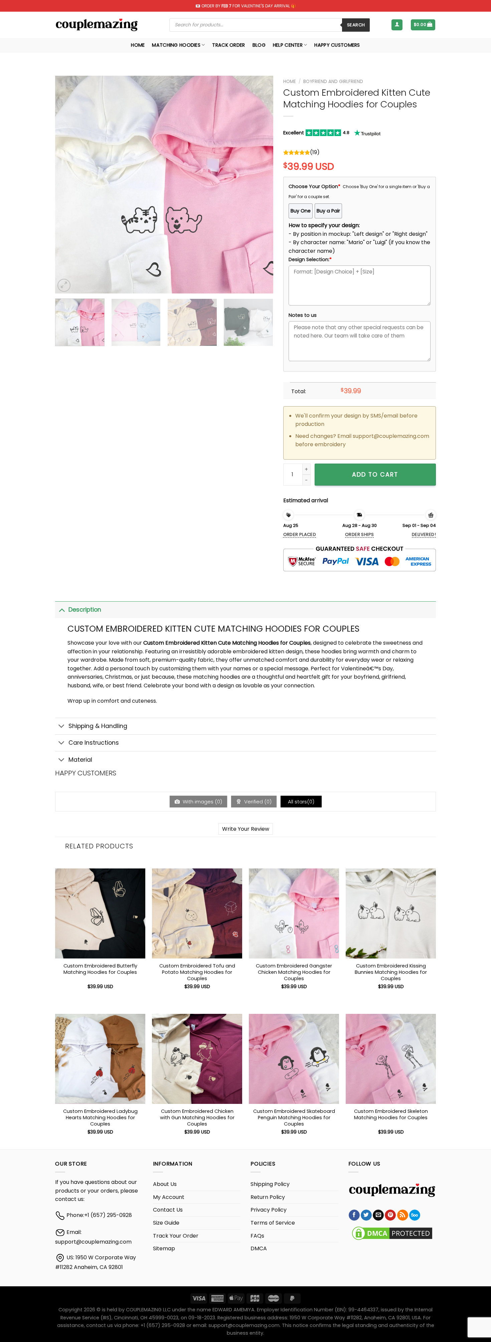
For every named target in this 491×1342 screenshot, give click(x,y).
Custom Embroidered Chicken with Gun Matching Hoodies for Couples (197, 1117)
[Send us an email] (378, 1215)
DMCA (259, 1248)
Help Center (288, 45)
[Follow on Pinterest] (390, 1215)
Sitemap (164, 1248)
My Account (168, 1197)
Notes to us (303, 315)
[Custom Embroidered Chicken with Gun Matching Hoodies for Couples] (197, 1059)
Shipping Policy (270, 1184)
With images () (201, 801)
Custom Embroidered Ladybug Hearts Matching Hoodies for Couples (100, 1117)
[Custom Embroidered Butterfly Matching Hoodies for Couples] (100, 913)
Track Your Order (175, 1236)
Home (138, 45)
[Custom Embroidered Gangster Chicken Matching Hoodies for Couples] (294, 913)
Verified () (257, 801)
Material (80, 760)
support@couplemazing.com (93, 1242)
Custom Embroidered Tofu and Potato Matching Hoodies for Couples (197, 972)
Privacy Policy (269, 1210)
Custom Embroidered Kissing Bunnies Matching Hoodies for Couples (391, 972)
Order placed (299, 534)
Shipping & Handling (97, 726)
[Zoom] (63, 285)
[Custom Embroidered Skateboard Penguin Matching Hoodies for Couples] (294, 1059)
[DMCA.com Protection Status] (392, 1233)
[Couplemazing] (96, 25)
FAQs (257, 1236)
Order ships (359, 534)
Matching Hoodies (176, 45)
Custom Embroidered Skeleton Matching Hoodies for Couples (391, 1114)
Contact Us (168, 1210)
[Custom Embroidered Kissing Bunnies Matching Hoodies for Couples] (391, 913)
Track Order (228, 45)
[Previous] (68, 184)
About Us (165, 1184)
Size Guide (166, 1223)
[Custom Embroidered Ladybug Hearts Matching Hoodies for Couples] (100, 1059)
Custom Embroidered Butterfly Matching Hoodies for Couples (100, 969)
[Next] (260, 184)
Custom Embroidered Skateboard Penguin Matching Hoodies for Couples (294, 1117)
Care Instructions (93, 743)
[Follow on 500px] (414, 1215)
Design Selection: (310, 259)
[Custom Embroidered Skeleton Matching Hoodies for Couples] (391, 1059)
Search (356, 25)
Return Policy (268, 1197)
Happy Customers (337, 45)
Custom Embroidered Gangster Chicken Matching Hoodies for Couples (294, 972)
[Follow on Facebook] (354, 1215)
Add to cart (375, 475)
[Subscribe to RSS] (402, 1215)
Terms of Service (273, 1223)
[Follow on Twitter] (366, 1215)
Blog (259, 45)
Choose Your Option (314, 186)
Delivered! (424, 534)
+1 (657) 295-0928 (108, 1215)
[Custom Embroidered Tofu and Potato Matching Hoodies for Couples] (197, 913)
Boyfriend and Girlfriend (333, 81)
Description (84, 610)
